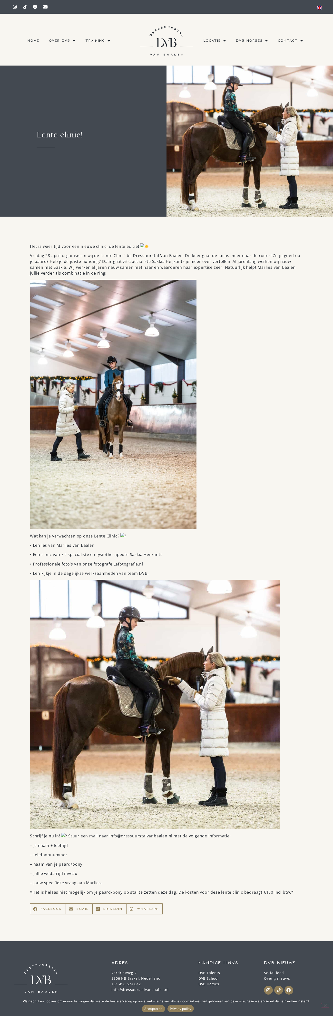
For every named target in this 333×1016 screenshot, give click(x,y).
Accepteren (153, 1009)
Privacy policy (180, 1009)
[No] (325, 1005)
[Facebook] (35, 6)
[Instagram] (14, 6)
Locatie (212, 40)
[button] (48, 908)
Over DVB (59, 40)
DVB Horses (249, 40)
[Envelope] (45, 6)
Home (33, 40)
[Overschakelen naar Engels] (319, 7)
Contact (288, 40)
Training (95, 40)
